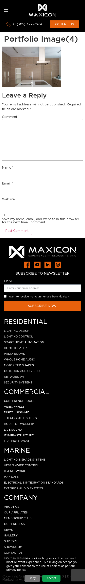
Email (7, 183)
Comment (11, 117)
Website (8, 199)
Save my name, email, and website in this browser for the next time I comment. (40, 221)
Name (7, 167)
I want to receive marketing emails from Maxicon (38, 297)
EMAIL (8, 280)
